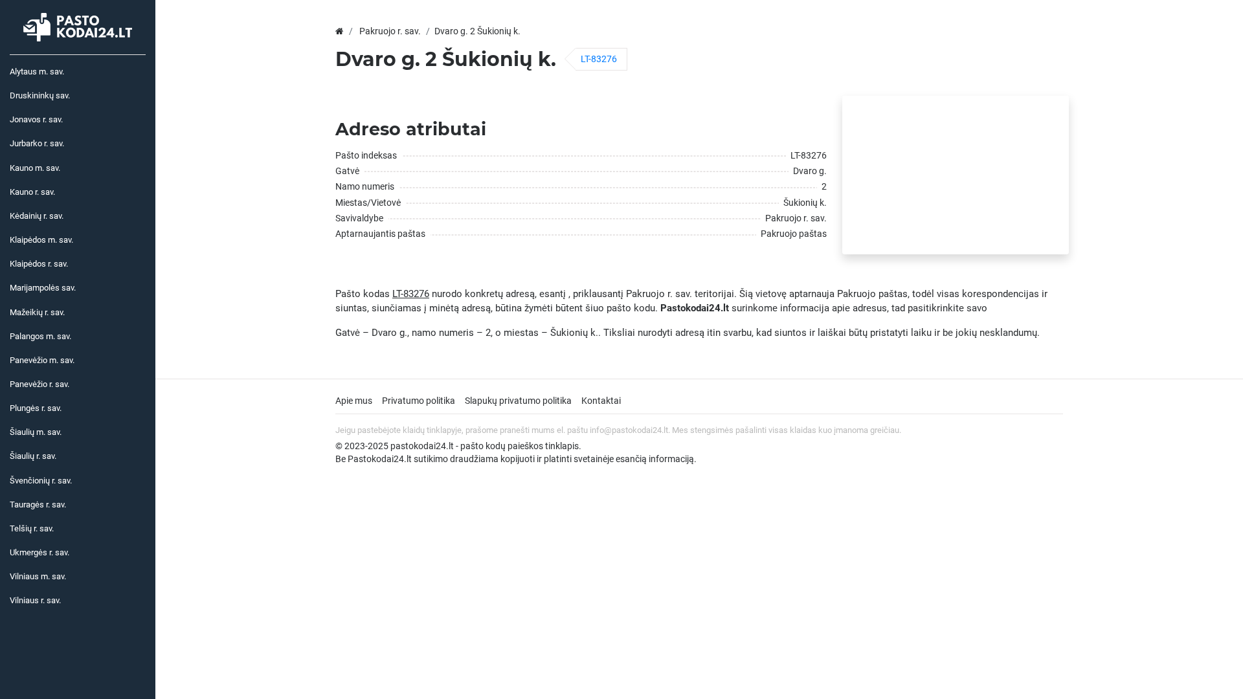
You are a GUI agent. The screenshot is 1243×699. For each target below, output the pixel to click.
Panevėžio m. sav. (42, 360)
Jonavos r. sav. (36, 119)
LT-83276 (599, 59)
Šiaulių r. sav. (33, 456)
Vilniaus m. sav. (38, 576)
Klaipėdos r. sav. (39, 264)
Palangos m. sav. (40, 336)
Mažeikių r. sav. (37, 312)
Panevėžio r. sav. (39, 384)
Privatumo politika (418, 400)
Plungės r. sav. (36, 408)
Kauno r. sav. (32, 192)
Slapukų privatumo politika (518, 400)
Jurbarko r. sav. (37, 143)
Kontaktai (601, 400)
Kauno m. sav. (35, 168)
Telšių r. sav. (32, 528)
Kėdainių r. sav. (36, 216)
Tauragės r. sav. (38, 504)
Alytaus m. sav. (37, 71)
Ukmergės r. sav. (39, 552)
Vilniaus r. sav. (35, 600)
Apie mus (353, 400)
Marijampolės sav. (43, 288)
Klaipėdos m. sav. (41, 240)
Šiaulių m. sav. (36, 432)
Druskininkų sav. (40, 95)
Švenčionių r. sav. (41, 480)
